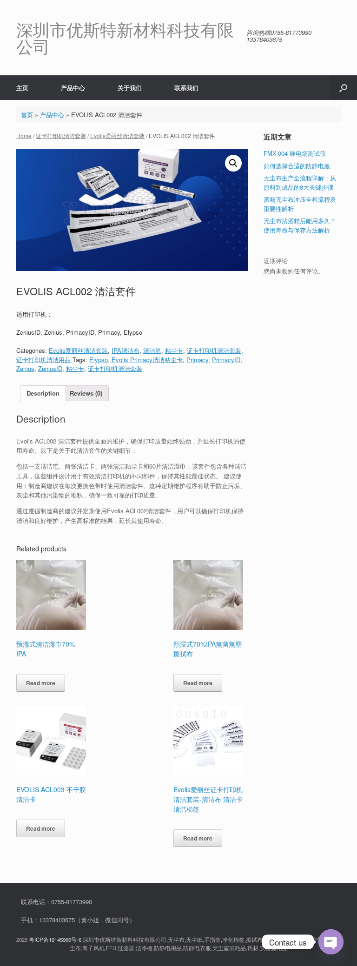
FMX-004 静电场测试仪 (295, 153)
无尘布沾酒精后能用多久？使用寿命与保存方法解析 (300, 225)
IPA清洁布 (125, 350)
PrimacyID (226, 359)
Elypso (98, 359)
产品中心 (73, 87)
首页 (27, 114)
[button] (343, 87)
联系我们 (186, 87)
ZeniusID (50, 368)
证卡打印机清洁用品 (43, 359)
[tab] (43, 393)
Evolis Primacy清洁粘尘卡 (147, 359)
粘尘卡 (174, 350)
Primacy (197, 359)
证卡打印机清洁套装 (61, 135)
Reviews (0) (86, 393)
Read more (40, 683)
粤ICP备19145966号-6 (55, 939)
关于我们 (130, 87)
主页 (22, 87)
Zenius (25, 368)
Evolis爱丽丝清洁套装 (117, 135)
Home (24, 135)
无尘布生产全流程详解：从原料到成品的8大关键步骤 (300, 182)
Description (43, 393)
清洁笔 (152, 350)
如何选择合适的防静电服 (297, 165)
